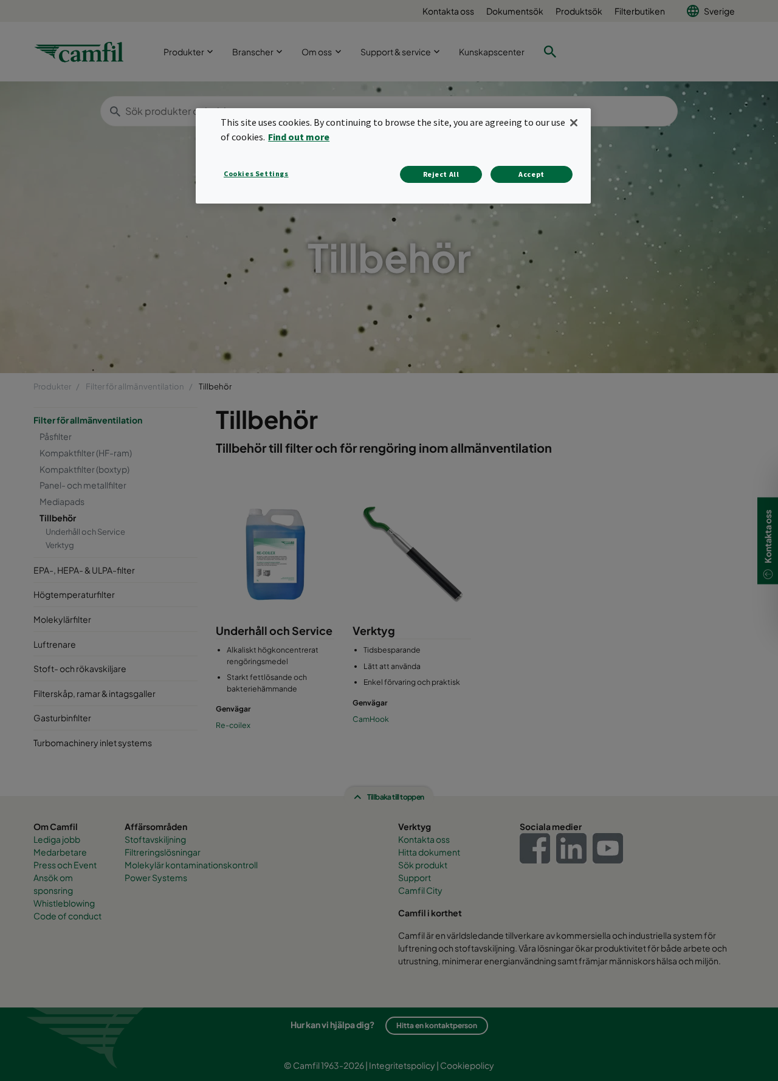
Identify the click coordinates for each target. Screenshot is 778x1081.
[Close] (573, 122)
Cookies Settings (256, 173)
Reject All (441, 174)
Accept (531, 174)
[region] (393, 156)
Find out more (298, 137)
